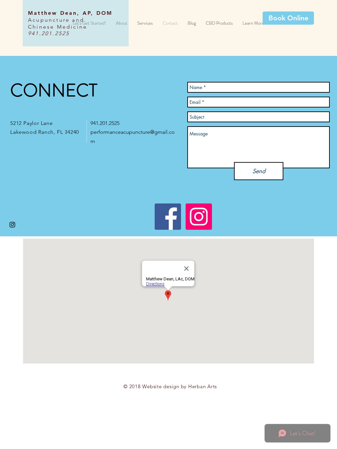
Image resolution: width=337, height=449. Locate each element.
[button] (253, 23)
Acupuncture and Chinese (56, 23)
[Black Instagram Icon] (12, 224)
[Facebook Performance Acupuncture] (168, 216)
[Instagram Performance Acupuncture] (199, 216)
